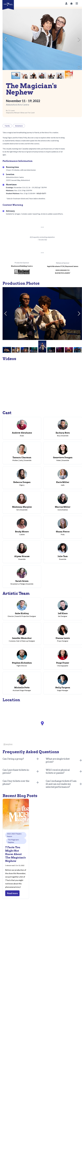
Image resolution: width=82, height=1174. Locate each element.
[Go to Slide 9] (77, 350)
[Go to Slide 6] (60, 75)
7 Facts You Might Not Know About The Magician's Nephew (15, 854)
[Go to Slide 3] (33, 75)
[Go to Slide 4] (42, 75)
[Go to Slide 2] (24, 75)
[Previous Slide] (6, 39)
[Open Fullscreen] (79, 67)
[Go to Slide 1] (15, 75)
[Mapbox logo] (8, 744)
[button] (42, 39)
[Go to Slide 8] (69, 350)
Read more (12, 893)
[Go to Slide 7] (69, 74)
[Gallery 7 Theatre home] (8, 6)
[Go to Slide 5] (51, 76)
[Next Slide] (79, 39)
